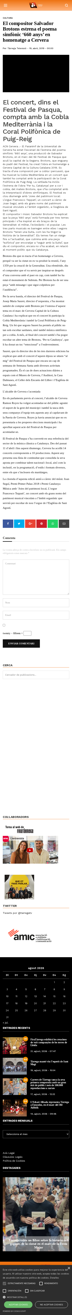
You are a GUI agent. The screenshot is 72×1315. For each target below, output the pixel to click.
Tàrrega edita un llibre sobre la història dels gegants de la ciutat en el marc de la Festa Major (36, 1243)
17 (7, 1003)
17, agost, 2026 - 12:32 (42, 1094)
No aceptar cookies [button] (51, 1304)
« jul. (5, 1022)
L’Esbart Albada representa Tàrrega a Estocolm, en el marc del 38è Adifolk (49, 1105)
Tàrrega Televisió (16, 48)
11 (16, 996)
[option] (36, 1214)
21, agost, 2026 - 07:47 (43, 1051)
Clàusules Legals (13, 1157)
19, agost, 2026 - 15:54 (42, 1070)
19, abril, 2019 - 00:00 (41, 48)
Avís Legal (9, 1153)
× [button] (68, 1268)
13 (35, 996)
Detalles (54, 1277)
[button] (36, 1297)
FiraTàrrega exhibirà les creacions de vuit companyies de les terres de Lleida (48, 1042)
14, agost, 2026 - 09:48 (43, 1114)
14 (44, 996)
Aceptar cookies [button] (18, 1304)
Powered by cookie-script (14, 1311)
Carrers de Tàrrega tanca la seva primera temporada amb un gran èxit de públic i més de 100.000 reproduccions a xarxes (48, 1084)
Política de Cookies (14, 1160)
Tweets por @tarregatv (17, 912)
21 (44, 1003)
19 (26, 1003)
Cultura (8, 18)
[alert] (36, 1290)
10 (7, 996)
